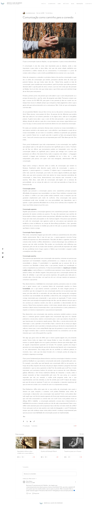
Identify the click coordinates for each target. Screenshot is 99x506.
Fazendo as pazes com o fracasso (72, 451)
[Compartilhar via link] (34, 421)
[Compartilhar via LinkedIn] (30, 421)
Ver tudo (82, 434)
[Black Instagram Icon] (3, 253)
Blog (24, 416)
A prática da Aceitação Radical (49, 451)
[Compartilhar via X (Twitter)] (27, 421)
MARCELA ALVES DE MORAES (15, 2)
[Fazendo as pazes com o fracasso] (73, 443)
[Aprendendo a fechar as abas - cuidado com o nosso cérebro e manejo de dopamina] (26, 443)
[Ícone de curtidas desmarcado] (27, 493)
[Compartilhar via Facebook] (23, 421)
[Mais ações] (75, 13)
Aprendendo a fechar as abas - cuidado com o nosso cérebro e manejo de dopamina (25, 452)
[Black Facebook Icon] (3, 249)
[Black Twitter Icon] (3, 257)
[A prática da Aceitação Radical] (49, 443)
